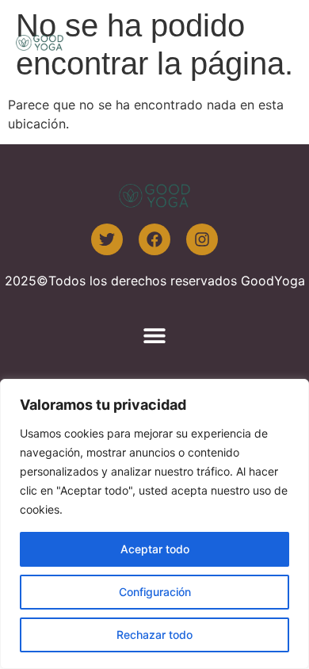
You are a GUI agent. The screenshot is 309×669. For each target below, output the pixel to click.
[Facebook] (154, 239)
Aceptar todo (154, 549)
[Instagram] (202, 239)
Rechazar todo (154, 634)
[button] (275, 41)
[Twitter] (107, 239)
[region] (154, 524)
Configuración (155, 591)
